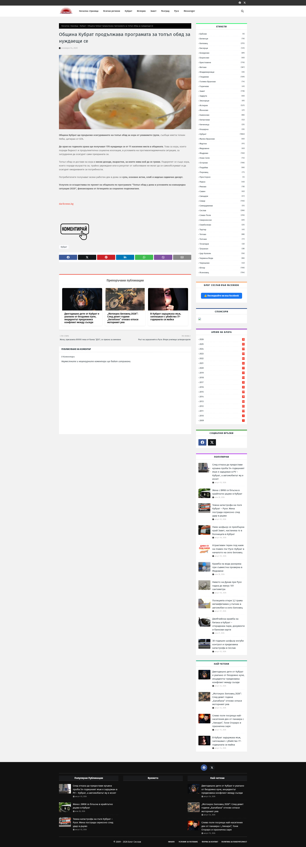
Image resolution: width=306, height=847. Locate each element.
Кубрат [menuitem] (128, 11)
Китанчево (222, 120)
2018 (222, 377)
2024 (222, 349)
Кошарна (222, 129)
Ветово (222, 67)
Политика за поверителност (234, 842)
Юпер (222, 268)
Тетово (222, 234)
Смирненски (222, 220)
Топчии (222, 239)
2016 (222, 387)
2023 (222, 353)
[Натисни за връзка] (199, 319)
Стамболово (222, 225)
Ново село (222, 158)
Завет (222, 91)
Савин (222, 191)
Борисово (222, 57)
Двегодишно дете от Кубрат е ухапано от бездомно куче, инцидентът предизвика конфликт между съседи (81, 318)
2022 (222, 358)
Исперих (222, 105)
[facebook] (239, 3)
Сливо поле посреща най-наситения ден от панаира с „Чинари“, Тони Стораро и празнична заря (228, 721)
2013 (222, 401)
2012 (222, 406)
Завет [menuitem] (153, 11)
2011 (222, 411)
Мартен (222, 143)
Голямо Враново (222, 81)
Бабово (222, 34)
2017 (222, 382)
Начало (171, 842)
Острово (222, 163)
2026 (222, 339)
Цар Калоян (222, 253)
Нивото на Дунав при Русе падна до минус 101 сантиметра (227, 586)
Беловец (222, 43)
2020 (222, 368)
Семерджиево (222, 205)
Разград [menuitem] (165, 11)
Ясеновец (222, 272)
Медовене (222, 148)
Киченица (222, 124)
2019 (222, 373)
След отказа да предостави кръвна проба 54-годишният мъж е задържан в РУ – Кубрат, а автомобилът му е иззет (228, 471)
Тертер (222, 229)
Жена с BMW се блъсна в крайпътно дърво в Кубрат (227, 492)
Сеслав (222, 210)
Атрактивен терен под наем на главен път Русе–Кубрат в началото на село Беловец (228, 549)
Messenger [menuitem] (189, 11)
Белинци (222, 38)
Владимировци (222, 72)
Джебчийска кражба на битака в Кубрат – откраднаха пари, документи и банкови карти (228, 624)
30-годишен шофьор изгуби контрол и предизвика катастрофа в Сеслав (228, 644)
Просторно (222, 177)
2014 (222, 396)
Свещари (222, 196)
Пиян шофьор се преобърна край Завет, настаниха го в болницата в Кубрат (228, 531)
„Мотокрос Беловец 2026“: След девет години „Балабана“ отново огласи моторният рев (122, 318)
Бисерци (222, 48)
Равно (222, 182)
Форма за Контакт (210, 842)
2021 (222, 363)
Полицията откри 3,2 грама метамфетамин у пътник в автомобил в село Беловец (227, 604)
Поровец (222, 172)
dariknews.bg (66, 203)
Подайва (222, 167)
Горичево (222, 86)
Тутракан (222, 248)
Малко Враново (222, 139)
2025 (222, 344)
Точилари (222, 244)
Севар (222, 201)
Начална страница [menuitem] (88, 11)
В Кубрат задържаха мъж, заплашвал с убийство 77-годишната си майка (165, 316)
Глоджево (222, 77)
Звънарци (222, 100)
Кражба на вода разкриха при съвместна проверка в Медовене (227, 567)
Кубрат (83, 26)
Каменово (222, 115)
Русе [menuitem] (176, 11)
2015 (222, 392)
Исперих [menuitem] (141, 11)
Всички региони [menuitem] (111, 11)
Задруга (222, 96)
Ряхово (222, 186)
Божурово (222, 53)
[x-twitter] (244, 3)
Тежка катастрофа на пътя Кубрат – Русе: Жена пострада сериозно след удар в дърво (227, 510)
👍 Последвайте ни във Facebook (221, 295)
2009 (222, 420)
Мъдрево (222, 153)
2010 (222, 416)
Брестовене (222, 62)
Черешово (222, 263)
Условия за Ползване (188, 842)
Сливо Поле (222, 215)
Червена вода (222, 258)
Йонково (222, 110)
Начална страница (69, 26)
